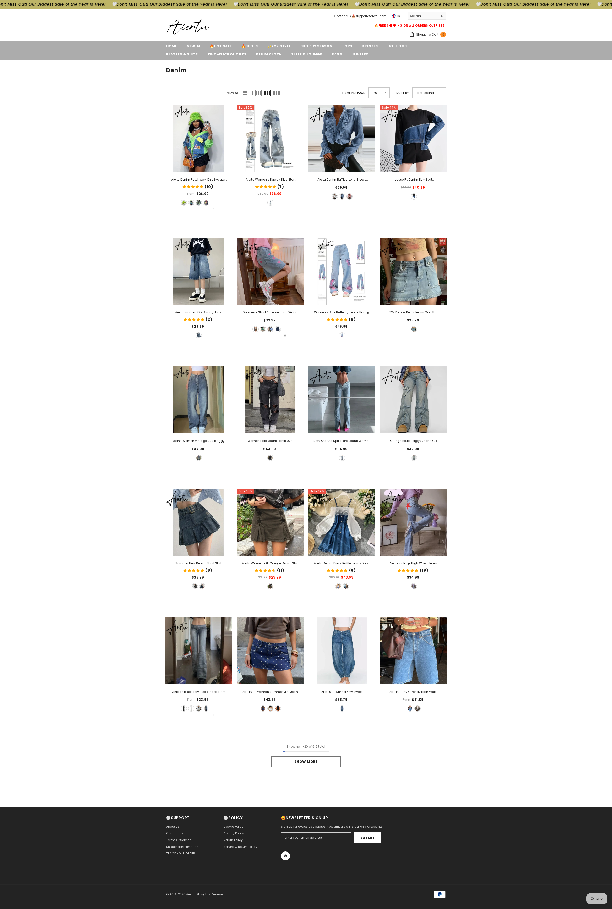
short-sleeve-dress (346, 586)
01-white (335, 196)
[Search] (427, 16)
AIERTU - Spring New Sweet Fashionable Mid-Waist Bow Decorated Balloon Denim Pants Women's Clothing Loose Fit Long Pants (341, 692)
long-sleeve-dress (338, 586)
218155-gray (206, 708)
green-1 (263, 329)
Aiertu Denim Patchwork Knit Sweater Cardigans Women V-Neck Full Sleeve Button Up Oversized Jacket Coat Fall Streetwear (198, 179)
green (270, 586)
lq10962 (199, 708)
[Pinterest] (285, 855)
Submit (367, 837)
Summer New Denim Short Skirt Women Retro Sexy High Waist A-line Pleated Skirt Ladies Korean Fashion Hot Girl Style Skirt (198, 563)
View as (233, 93)
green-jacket (191, 203)
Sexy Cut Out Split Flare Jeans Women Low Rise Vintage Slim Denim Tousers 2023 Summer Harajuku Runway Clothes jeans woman (342, 441)
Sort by (402, 93)
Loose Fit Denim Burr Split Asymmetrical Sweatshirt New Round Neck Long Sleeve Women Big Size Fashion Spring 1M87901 (414, 179)
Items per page (353, 93)
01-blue (342, 196)
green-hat (184, 203)
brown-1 (255, 329)
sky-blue (278, 329)
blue (270, 203)
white (191, 708)
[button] (245, 93)
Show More (305, 761)
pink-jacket (206, 203)
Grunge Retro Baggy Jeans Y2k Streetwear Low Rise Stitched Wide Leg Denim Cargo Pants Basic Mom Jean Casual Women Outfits (413, 441)
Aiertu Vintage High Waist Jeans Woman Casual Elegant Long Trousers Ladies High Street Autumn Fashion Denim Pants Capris (413, 563)
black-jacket (199, 203)
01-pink (349, 196)
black (414, 196)
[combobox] (423, 15)
